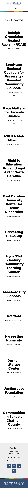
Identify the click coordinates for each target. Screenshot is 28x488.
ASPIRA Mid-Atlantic (14, 138)
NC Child (14, 316)
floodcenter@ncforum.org (14, 460)
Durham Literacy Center (14, 364)
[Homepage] (14, 3)
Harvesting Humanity (14, 234)
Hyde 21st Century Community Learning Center (14, 264)
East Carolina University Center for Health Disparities (14, 204)
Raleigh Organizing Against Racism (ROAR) (14, 38)
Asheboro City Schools (14, 294)
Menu (15, 8)
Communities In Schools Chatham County (14, 418)
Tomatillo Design (19, 484)
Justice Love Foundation (14, 390)
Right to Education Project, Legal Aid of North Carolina (14, 168)
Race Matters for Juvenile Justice (14, 112)
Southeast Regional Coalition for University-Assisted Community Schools (14, 76)
